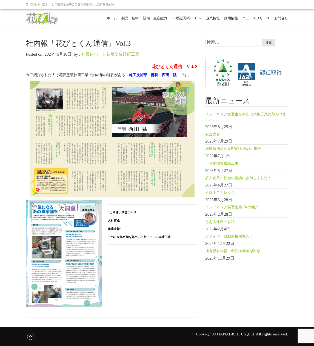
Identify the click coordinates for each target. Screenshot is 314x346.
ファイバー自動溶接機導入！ (229, 236)
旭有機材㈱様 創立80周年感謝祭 (232, 251)
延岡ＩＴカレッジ (220, 192)
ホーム (112, 18)
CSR (198, 18)
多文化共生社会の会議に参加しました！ (238, 178)
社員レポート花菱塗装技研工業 (110, 54)
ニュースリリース (256, 18)
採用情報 (231, 18)
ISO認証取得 (181, 18)
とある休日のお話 (220, 222)
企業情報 (213, 18)
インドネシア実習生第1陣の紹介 (232, 207)
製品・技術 (130, 18)
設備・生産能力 (155, 18)
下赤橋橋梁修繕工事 (221, 163)
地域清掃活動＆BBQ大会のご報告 (233, 149)
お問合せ (281, 18)
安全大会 (212, 134)
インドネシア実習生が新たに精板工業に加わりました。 (245, 116)
